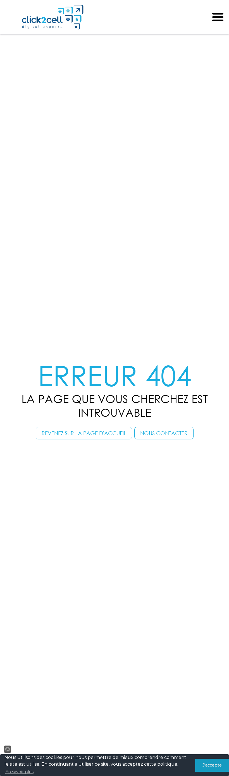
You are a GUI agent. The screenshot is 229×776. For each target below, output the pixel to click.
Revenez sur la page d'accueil (84, 433)
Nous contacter (164, 433)
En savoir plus (19, 771)
